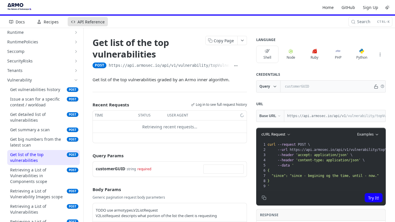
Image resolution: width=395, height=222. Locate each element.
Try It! (373, 198)
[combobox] (223, 169)
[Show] (376, 86)
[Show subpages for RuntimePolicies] (76, 42)
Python (361, 57)
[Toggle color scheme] (387, 7)
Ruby (314, 57)
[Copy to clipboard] (244, 65)
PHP (338, 57)
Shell (267, 57)
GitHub (348, 7)
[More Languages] (380, 54)
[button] (382, 86)
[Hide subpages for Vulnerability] (76, 80)
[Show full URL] (236, 65)
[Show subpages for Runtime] (76, 32)
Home (328, 7)
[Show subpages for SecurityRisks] (76, 61)
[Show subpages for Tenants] (76, 70)
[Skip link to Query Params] (88, 156)
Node (291, 57)
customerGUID (110, 168)
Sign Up (370, 7)
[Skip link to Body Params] (88, 189)
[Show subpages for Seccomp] (76, 51)
